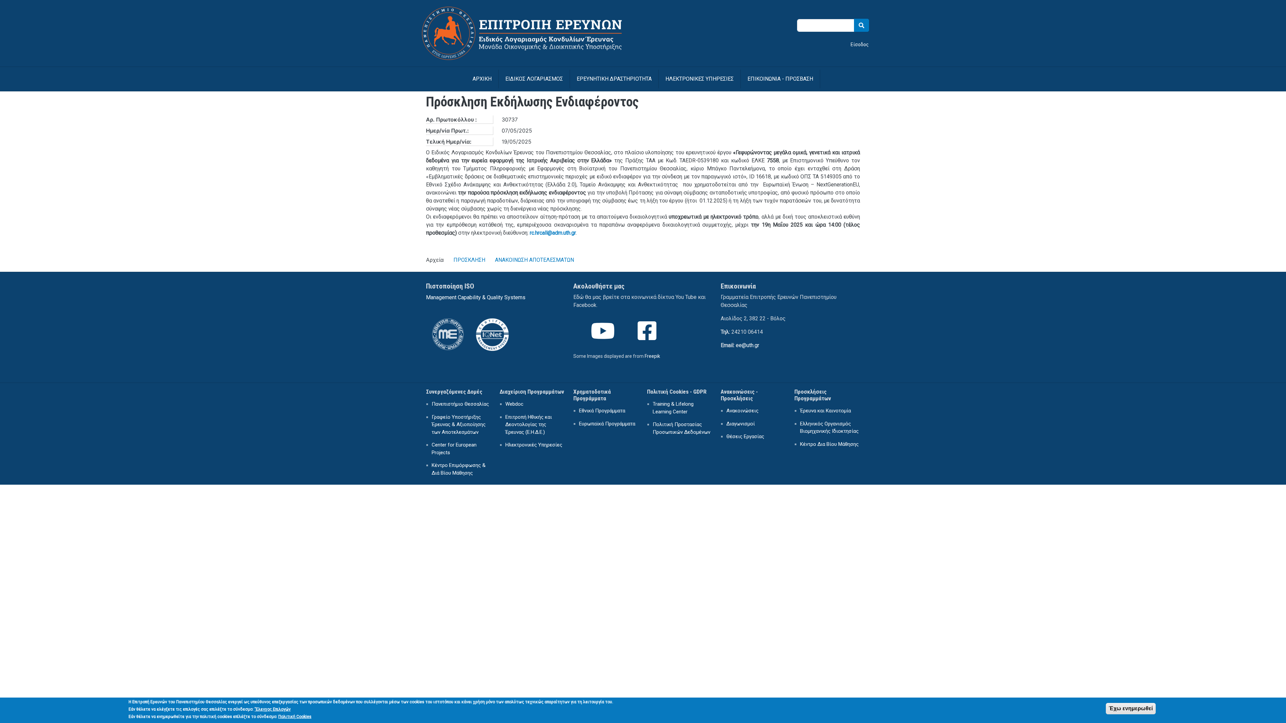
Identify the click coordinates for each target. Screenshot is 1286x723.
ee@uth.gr (747, 345)
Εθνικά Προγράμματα (602, 411)
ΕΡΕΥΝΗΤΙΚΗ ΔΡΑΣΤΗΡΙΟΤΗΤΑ (614, 79)
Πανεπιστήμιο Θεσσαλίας (460, 404)
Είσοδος (860, 44)
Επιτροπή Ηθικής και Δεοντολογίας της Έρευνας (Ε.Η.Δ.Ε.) (528, 424)
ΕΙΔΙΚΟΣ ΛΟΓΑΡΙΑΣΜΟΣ (534, 79)
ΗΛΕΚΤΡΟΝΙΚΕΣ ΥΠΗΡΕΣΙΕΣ (699, 79)
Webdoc (514, 404)
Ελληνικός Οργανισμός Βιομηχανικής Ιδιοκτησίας (829, 427)
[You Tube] (603, 337)
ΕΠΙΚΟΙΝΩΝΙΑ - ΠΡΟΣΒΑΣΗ (780, 79)
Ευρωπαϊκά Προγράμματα (607, 424)
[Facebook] (647, 337)
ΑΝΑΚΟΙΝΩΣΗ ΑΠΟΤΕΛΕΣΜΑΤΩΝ (534, 260)
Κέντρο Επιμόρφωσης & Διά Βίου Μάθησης (459, 469)
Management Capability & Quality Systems (475, 297)
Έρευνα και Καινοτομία (825, 411)
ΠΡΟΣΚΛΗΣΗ (469, 260)
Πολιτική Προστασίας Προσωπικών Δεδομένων (681, 428)
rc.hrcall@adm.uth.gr (553, 233)
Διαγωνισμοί (740, 424)
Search (861, 25)
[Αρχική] (530, 11)
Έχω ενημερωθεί (1131, 708)
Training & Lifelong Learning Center (673, 408)
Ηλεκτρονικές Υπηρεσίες (533, 445)
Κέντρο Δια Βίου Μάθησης (829, 444)
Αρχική (482, 79)
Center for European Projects (454, 449)
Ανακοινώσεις (742, 411)
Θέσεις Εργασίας (745, 436)
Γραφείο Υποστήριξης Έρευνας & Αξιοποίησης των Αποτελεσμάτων (459, 424)
